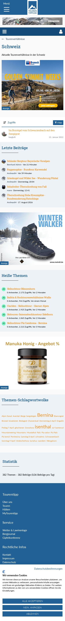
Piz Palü (54, 432)
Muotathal (31, 432)
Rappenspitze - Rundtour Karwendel (27, 169)
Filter (59, 122)
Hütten (6, 509)
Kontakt (6, 554)
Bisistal (5, 421)
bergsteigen (31, 416)
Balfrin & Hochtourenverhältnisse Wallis (29, 297)
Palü (39, 432)
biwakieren (13, 421)
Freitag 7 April (8, 427)
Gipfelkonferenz (11, 537)
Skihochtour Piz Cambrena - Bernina (27, 323)
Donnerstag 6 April (47, 421)
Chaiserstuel (33, 421)
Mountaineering (9, 432)
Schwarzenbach (52, 436)
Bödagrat (23, 421)
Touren (6, 505)
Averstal (16, 416)
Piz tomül (6, 436)
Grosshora (29, 427)
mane (9, 190)
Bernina (45, 415)
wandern (42, 441)
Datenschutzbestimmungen (48, 568)
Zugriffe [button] (12, 122)
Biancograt (59, 416)
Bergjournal (8, 533)
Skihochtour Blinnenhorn (21, 288)
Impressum (8, 558)
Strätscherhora (22, 441)
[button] (4, 31)
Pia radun (46, 432)
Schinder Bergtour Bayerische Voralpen (28, 161)
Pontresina (15, 436)
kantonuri (59, 427)
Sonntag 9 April (8, 441)
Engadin (60, 421)
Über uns (7, 501)
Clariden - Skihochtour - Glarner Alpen (28, 306)
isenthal (43, 426)
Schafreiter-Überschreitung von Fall (26, 186)
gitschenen (19, 427)
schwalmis (39, 436)
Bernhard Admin (14, 164)
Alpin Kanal (7, 416)
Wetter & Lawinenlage (14, 530)
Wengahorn (51, 441)
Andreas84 (11, 173)
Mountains (21, 432)
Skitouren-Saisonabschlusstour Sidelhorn (30, 314)
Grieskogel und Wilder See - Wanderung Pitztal (32, 178)
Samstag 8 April (27, 436)
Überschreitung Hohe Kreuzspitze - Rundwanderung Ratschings (26, 197)
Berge (23, 416)
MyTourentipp (10, 513)
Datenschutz (9, 562)
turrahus (33, 441)
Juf (53, 427)
